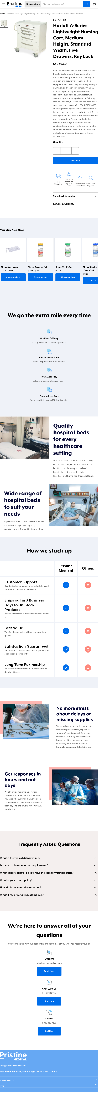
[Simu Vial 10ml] (67, 250)
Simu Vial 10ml (64, 267)
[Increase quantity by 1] (75, 151)
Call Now (49, 1031)
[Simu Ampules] (13, 250)
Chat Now (49, 1001)
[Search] (86, 4)
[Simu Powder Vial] (40, 250)
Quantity (58, 142)
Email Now (49, 971)
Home (2, 14)
